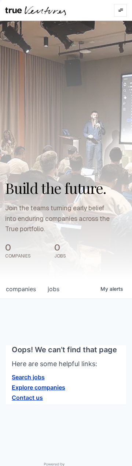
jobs (53, 289)
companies (21, 289)
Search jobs (28, 377)
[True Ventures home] (35, 10)
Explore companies (38, 387)
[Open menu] (120, 10)
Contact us (27, 397)
